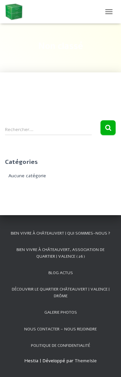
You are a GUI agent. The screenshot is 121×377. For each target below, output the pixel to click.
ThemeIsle (86, 361)
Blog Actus (60, 272)
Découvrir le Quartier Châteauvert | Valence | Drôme (61, 292)
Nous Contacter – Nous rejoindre (60, 329)
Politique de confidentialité (60, 345)
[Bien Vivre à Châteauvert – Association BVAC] (16, 11)
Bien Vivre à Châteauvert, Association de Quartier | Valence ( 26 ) (60, 253)
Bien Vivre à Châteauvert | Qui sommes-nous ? (60, 233)
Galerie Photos (60, 312)
